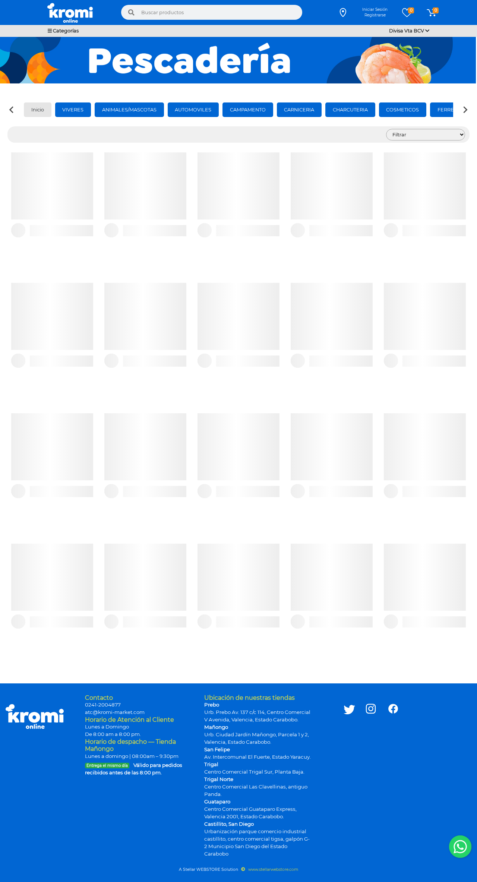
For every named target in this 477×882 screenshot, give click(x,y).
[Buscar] (132, 12)
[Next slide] (465, 110)
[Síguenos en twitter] (349, 776)
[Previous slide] (12, 110)
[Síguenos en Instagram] (370, 776)
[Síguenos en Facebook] (393, 776)
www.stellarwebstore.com (272, 869)
